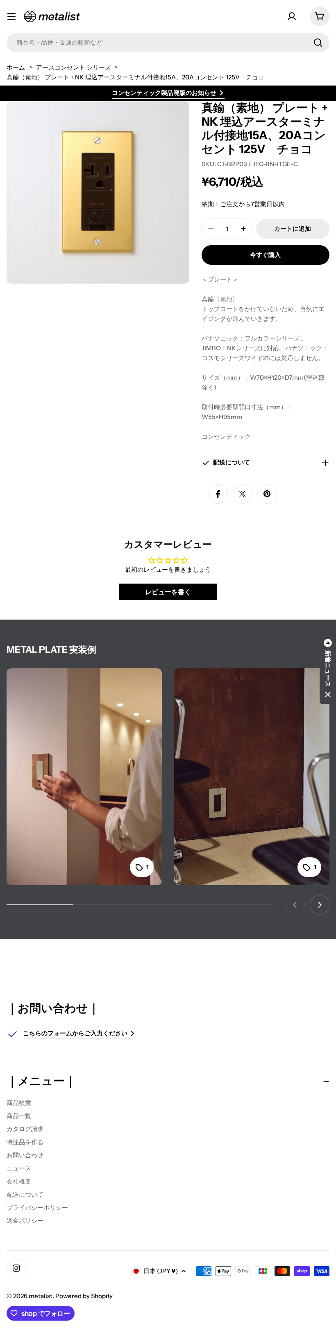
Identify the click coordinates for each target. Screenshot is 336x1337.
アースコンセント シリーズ (73, 67)
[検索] (318, 42)
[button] (328, 669)
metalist (40, 1296)
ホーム (16, 67)
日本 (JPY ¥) (160, 1271)
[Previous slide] (295, 905)
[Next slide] (319, 905)
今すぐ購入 (265, 255)
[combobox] (168, 42)
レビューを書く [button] (168, 592)
